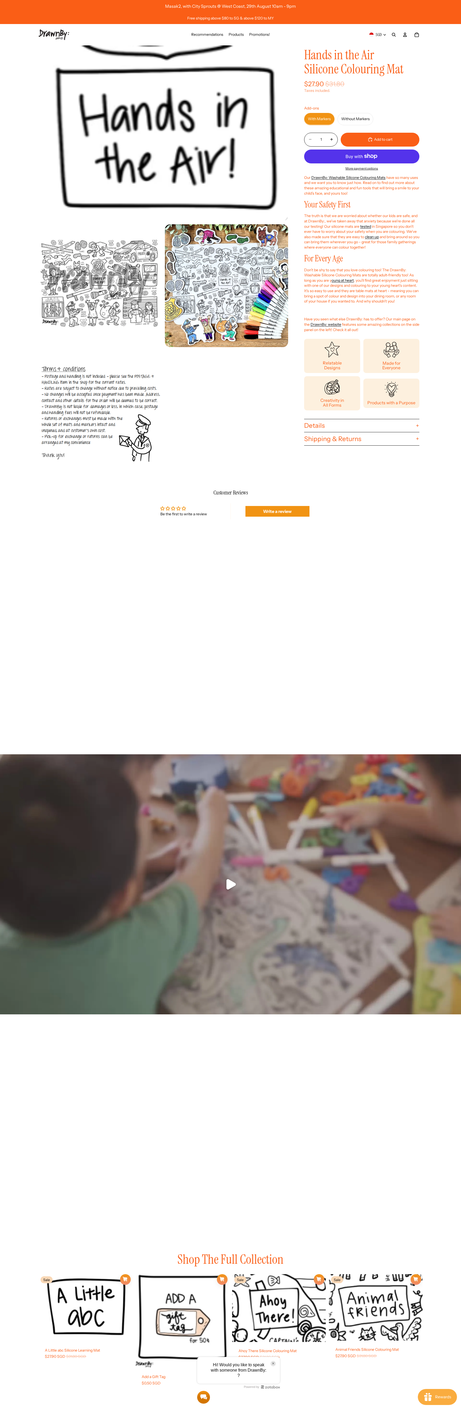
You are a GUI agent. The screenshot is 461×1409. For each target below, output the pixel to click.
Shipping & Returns (332, 438)
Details (314, 425)
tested (365, 226)
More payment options (361, 168)
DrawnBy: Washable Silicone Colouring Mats (348, 177)
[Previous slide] (46, 1308)
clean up (372, 236)
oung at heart (343, 280)
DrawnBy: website (326, 324)
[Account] (405, 35)
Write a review (277, 511)
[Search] (394, 35)
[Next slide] (124, 1308)
